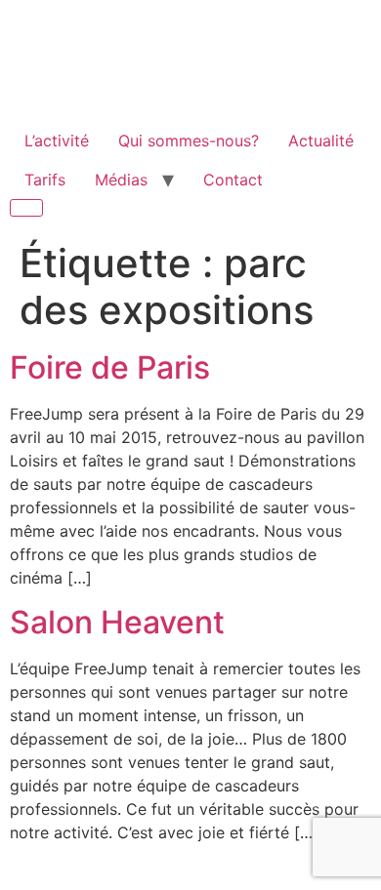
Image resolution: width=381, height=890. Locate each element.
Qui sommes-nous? (188, 140)
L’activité (56, 140)
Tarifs (44, 179)
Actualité (321, 140)
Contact (233, 179)
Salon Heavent (117, 622)
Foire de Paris (110, 367)
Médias (121, 179)
